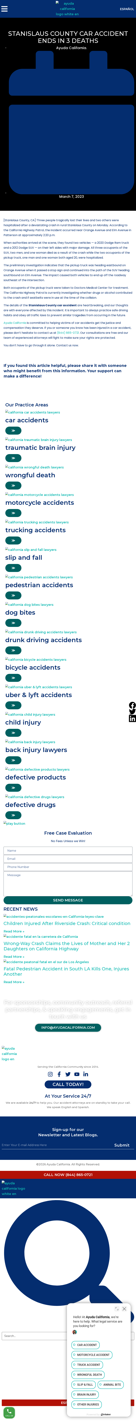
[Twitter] (68, 1074)
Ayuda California (15, 323)
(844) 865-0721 (68, 333)
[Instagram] (50, 1074)
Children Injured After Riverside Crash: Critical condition (67, 923)
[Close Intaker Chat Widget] (124, 1309)
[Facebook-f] (59, 1074)
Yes (73, 36)
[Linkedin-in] (85, 1074)
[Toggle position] (117, 1309)
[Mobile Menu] (22, 8)
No (61, 36)
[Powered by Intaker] (106, 1414)
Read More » (14, 931)
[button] (132, 705)
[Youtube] (77, 1074)
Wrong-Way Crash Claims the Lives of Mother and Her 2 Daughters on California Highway (67, 946)
